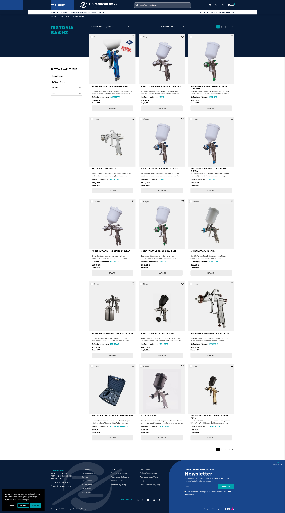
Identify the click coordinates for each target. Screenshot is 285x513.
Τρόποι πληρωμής (118, 485)
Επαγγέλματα (87, 469)
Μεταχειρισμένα (89, 473)
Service (85, 477)
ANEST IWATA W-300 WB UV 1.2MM (157, 333)
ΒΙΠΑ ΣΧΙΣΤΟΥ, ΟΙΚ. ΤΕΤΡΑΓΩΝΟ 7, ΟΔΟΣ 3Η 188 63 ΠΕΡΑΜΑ (63, 476)
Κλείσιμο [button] (11, 505)
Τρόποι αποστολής (119, 481)
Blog (142, 481)
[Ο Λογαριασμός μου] (223, 5)
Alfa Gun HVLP (149, 416)
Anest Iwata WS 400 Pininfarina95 (110, 86)
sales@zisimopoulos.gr (62, 486)
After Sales (86, 488)
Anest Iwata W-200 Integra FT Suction (112, 333)
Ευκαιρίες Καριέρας (119, 473)
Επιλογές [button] (23, 505)
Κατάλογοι (86, 492)
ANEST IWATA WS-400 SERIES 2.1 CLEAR (111, 251)
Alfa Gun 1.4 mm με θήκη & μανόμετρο (112, 416)
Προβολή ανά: (168, 27)
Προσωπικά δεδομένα (120, 477)
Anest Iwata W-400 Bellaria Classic (209, 333)
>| (233, 27)
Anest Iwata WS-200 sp (104, 169)
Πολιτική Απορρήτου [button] (21, 500)
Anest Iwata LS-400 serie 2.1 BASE (158, 251)
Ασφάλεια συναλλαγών (150, 477)
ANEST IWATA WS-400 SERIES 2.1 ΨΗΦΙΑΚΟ (161, 86)
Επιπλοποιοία (64, 16)
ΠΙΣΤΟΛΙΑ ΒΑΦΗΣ (77, 16)
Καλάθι (112, 108)
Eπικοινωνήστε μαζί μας (150, 485)
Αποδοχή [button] (35, 505)
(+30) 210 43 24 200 (61, 482)
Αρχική (53, 16)
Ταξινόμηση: (95, 27)
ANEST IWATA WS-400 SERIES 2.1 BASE (159, 169)
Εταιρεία (114, 469)
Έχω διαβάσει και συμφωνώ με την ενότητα (207, 493)
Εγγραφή (226, 486)
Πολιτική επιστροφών (149, 473)
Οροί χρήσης (145, 469)
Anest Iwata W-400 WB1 (202, 251)
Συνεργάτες (87, 485)
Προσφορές (87, 481)
